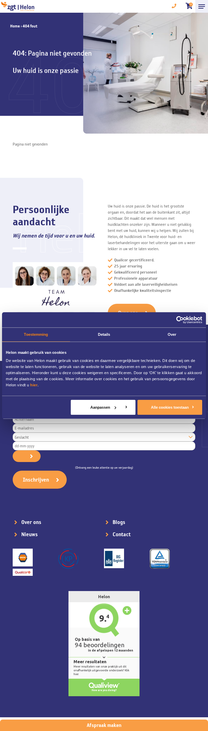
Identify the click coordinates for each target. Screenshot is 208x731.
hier (34, 385)
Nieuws (29, 534)
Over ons (31, 522)
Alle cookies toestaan (170, 407)
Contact (122, 534)
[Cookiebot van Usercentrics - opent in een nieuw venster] (180, 320)
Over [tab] (172, 334)
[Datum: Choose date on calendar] (27, 456)
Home (15, 26)
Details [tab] (104, 334)
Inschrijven (36, 479)
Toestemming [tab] (36, 334)
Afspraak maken (104, 725)
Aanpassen (100, 407)
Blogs (119, 522)
